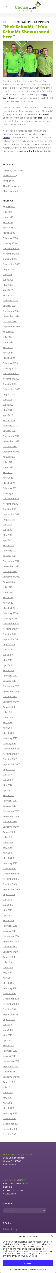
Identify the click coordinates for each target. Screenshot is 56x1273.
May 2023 (8, 410)
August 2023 (9, 394)
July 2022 (7, 462)
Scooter (38, 117)
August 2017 (9, 769)
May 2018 (7, 722)
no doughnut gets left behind (35, 151)
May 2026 (8, 222)
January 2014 (9, 993)
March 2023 (9, 420)
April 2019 (7, 665)
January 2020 (10, 618)
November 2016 (11, 816)
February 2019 (10, 675)
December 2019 (11, 623)
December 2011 (10, 1123)
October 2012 (10, 1071)
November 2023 (11, 378)
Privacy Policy (10, 1229)
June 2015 (8, 904)
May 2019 (7, 660)
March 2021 (8, 545)
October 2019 (10, 634)
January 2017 (9, 806)
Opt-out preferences (18, 1269)
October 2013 (10, 1009)
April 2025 (8, 290)
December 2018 (11, 686)
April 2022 (8, 477)
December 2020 (11, 561)
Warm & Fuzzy (10, 175)
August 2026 (9, 206)
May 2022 (8, 472)
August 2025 (9, 269)
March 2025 (9, 295)
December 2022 (11, 436)
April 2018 (8, 727)
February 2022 (10, 488)
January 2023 (10, 430)
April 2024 (8, 352)
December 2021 (11, 498)
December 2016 (11, 811)
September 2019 (11, 639)
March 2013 (8, 1045)
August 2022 (9, 456)
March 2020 (9, 608)
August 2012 (9, 1082)
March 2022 (9, 483)
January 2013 (9, 1056)
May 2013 (7, 1035)
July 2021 (7, 524)
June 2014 (8, 967)
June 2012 (8, 1092)
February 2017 (10, 800)
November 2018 (11, 691)
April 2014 (8, 977)
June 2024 (8, 342)
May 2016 (7, 847)
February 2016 (10, 863)
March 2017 (8, 795)
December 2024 (11, 311)
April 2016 (8, 852)
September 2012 (11, 1076)
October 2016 (10, 821)
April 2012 (7, 1102)
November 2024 (11, 316)
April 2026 (8, 227)
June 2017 (8, 779)
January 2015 (9, 931)
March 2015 (8, 920)
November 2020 (11, 566)
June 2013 (8, 1030)
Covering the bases (13, 170)
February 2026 (10, 238)
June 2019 (8, 654)
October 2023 (10, 384)
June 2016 (8, 842)
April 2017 (8, 790)
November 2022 (11, 441)
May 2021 (7, 535)
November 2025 (11, 253)
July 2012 (7, 1087)
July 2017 (7, 774)
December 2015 (11, 873)
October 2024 (10, 321)
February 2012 (10, 1113)
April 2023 (8, 415)
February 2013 (10, 1050)
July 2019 (7, 649)
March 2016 (8, 858)
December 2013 (11, 998)
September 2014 (11, 951)
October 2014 (10, 946)
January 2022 (10, 493)
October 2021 (10, 509)
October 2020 (10, 571)
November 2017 (11, 753)
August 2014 (9, 957)
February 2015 (10, 925)
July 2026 (7, 212)
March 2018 (8, 733)
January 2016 (9, 868)
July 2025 (7, 274)
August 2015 (9, 894)
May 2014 (7, 972)
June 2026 (8, 217)
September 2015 (11, 889)
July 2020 (7, 587)
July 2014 (7, 962)
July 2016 (7, 837)
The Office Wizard (12, 186)
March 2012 (8, 1108)
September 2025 (11, 264)
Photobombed (10, 191)
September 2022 (11, 451)
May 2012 (7, 1097)
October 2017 (10, 759)
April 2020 (8, 602)
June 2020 (8, 592)
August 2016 (9, 832)
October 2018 (10, 696)
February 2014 (10, 988)
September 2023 (11, 389)
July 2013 (7, 1024)
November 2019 (11, 628)
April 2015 (8, 915)
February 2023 (10, 425)
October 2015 (10, 884)
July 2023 (7, 399)
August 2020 (9, 581)
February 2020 (10, 613)
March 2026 (9, 232)
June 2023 (8, 404)
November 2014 (11, 941)
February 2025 (10, 300)
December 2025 (11, 248)
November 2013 (11, 1003)
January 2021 (9, 555)
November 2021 (11, 503)
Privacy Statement (38, 1269)
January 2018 (9, 743)
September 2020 (11, 576)
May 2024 (8, 347)
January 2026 (10, 243)
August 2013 (9, 1019)
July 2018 (7, 712)
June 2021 (8, 529)
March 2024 (9, 357)
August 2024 (9, 331)
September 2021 (11, 514)
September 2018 (11, 701)
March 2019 (8, 670)
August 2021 (9, 519)
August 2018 (9, 707)
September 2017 (11, 764)
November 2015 (11, 878)
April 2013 (7, 1040)
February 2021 (10, 550)
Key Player (8, 180)
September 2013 (11, 1014)
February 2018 (10, 738)
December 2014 (11, 936)
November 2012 (11, 1066)
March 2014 (9, 983)
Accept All (28, 1263)
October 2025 (10, 258)
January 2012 (9, 1118)
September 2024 (11, 326)
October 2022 (10, 446)
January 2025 (10, 305)
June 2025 (8, 279)
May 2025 (8, 285)
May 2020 (8, 597)
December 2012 (11, 1061)
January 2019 (9, 680)
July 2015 (7, 899)
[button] (52, 1236)
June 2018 (8, 717)
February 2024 (10, 363)
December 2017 (11, 748)
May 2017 (7, 785)
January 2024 (10, 368)
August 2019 (9, 644)
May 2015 (7, 910)
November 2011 (10, 1129)
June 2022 (8, 467)
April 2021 (7, 540)
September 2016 (11, 826)
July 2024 (8, 337)
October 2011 (9, 1134)
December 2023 (11, 373)
